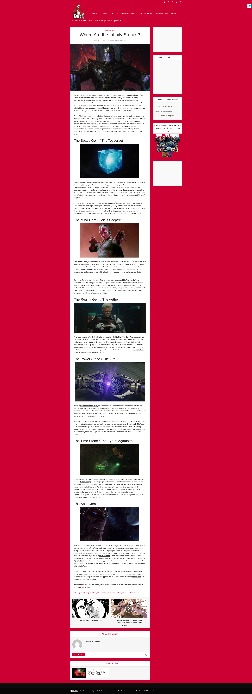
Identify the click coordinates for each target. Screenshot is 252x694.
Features (107, 31)
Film (111, 14)
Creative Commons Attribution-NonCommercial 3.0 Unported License (138, 691)
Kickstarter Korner (162, 14)
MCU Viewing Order (146, 14)
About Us (94, 14)
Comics (104, 14)
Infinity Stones (122, 593)
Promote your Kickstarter (164, 106)
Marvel (132, 593)
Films (113, 593)
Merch (173, 14)
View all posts (78, 655)
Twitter (84, 587)
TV (117, 14)
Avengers (78, 593)
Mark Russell (114, 40)
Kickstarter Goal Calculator (164, 111)
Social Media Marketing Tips (165, 116)
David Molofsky (101, 691)
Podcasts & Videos (127, 14)
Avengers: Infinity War (92, 593)
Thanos (139, 593)
